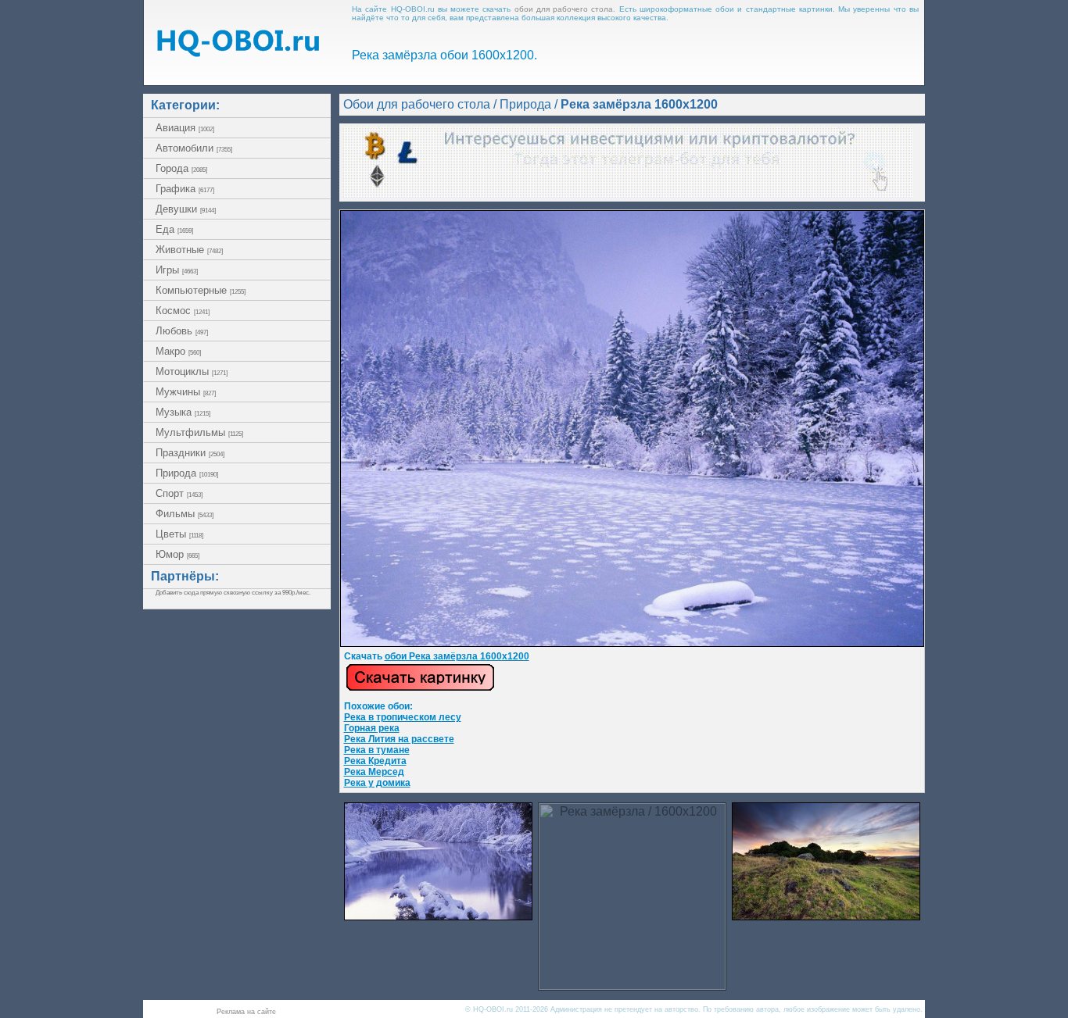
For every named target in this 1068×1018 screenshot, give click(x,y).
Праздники (190, 453)
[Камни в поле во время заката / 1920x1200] (826, 916)
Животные (189, 249)
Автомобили (194, 148)
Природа (187, 473)
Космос (183, 310)
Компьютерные (200, 290)
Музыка (183, 412)
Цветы (179, 534)
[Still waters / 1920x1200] (438, 916)
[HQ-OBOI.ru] (238, 52)
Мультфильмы (199, 432)
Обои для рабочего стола (416, 104)
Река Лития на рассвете (399, 739)
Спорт (179, 493)
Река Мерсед (374, 771)
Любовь (182, 331)
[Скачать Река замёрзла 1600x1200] (632, 643)
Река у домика (377, 782)
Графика (185, 189)
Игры (177, 270)
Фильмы (184, 514)
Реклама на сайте (246, 1012)
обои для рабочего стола (564, 9)
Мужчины (186, 392)
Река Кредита (375, 760)
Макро (178, 351)
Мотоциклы (192, 371)
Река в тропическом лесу (402, 717)
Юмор (177, 554)
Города (181, 168)
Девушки (186, 209)
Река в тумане (377, 750)
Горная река (372, 728)
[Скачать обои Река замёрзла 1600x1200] (420, 688)
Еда (174, 229)
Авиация (185, 128)
